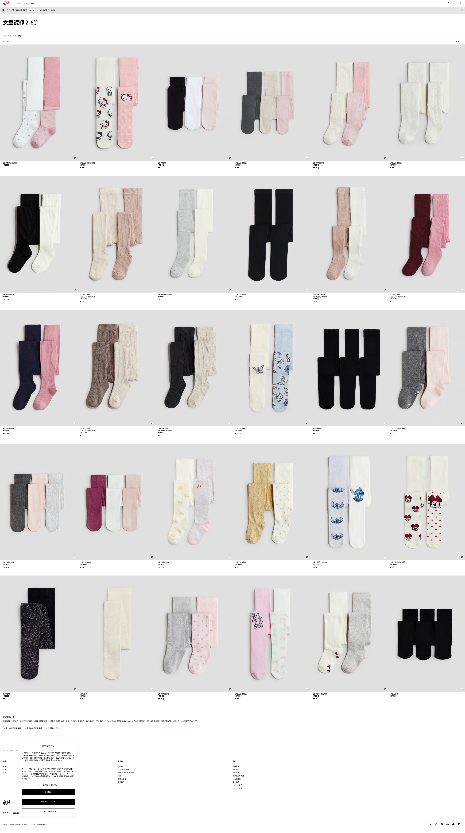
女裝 (18, 3)
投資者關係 (122, 779)
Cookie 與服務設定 (48, 811)
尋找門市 (235, 772)
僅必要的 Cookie (48, 802)
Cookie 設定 (237, 788)
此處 (42, 10)
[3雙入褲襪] (193, 102)
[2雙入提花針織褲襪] (39, 102)
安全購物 (235, 782)
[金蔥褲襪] (39, 633)
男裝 (25, 3)
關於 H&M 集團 (123, 769)
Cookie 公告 (237, 785)
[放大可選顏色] (82, 167)
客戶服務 (235, 766)
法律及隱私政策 (238, 775)
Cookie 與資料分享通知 (48, 785)
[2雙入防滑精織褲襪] (193, 234)
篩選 (457, 41)
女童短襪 (175, 721)
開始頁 (5, 750)
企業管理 (121, 782)
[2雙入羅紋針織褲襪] (116, 234)
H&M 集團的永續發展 (126, 772)
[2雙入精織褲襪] (349, 102)
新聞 (119, 775)
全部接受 (48, 792)
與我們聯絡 (236, 779)
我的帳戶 (235, 769)
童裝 (33, 3)
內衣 (192, 721)
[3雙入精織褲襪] (271, 102)
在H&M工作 (122, 766)
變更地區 (16, 812)
